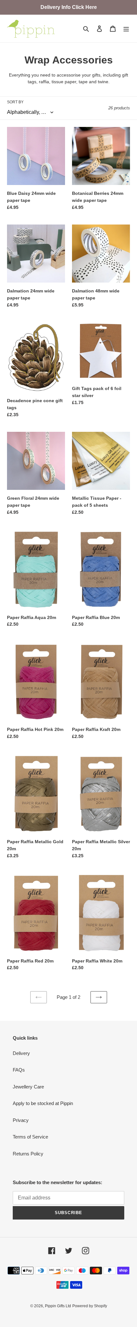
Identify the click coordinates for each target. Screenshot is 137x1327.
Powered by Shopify (89, 1306)
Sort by (15, 102)
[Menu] (126, 28)
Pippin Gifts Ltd (58, 1306)
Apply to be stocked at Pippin (43, 1103)
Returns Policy (28, 1153)
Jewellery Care (28, 1086)
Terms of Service (30, 1136)
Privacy (21, 1120)
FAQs (19, 1070)
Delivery (21, 1053)
